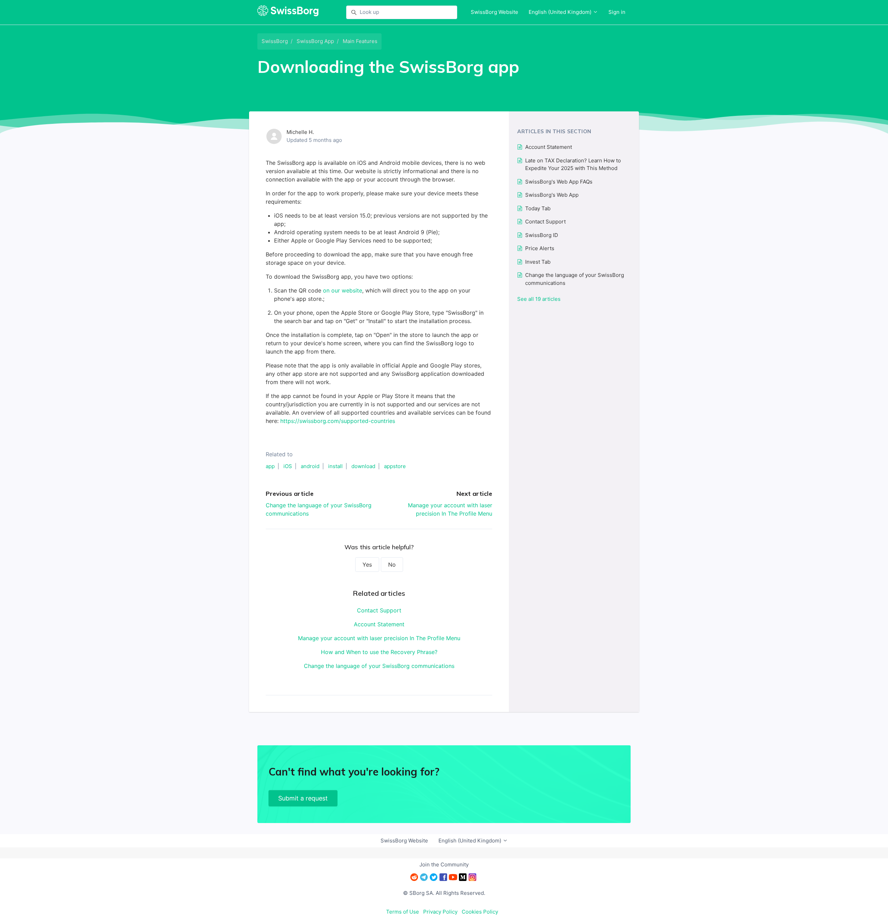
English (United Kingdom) (561, 12)
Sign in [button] (616, 12)
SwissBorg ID (541, 235)
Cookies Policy (480, 911)
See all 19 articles (539, 299)
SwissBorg (275, 41)
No (392, 564)
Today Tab (537, 208)
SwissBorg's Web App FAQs (558, 181)
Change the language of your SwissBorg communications (379, 665)
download (363, 466)
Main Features (360, 41)
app (270, 466)
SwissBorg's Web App (552, 195)
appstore (395, 466)
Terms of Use (402, 911)
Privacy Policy (440, 911)
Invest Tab (537, 261)
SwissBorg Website (494, 12)
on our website (342, 290)
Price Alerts (539, 248)
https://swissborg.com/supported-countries (337, 420)
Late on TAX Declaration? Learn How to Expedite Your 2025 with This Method (573, 164)
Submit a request (303, 798)
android (310, 466)
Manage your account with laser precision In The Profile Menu (379, 638)
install (335, 466)
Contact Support (379, 610)
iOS (287, 466)
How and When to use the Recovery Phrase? (379, 652)
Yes (367, 564)
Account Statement (379, 624)
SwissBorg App (315, 41)
